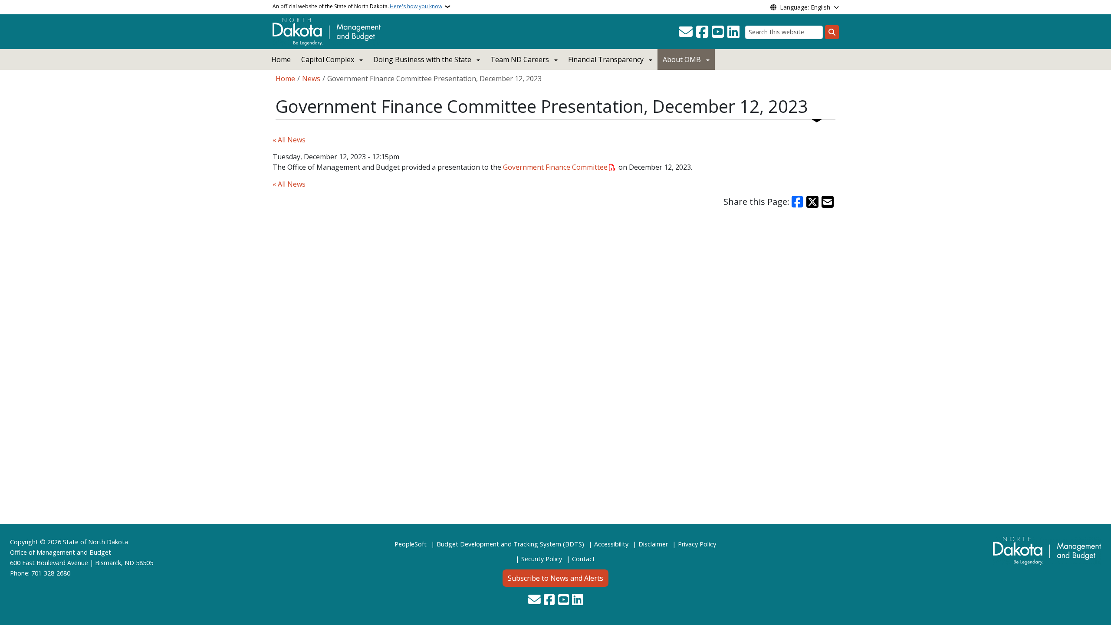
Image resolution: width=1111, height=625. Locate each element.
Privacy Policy (697, 544)
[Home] (327, 31)
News (311, 78)
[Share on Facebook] (798, 202)
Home (281, 59)
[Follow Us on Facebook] (702, 32)
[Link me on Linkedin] (733, 32)
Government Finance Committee (555, 167)
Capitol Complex (327, 59)
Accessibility (611, 544)
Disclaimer (653, 544)
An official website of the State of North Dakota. (357, 6)
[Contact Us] (686, 32)
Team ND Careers (519, 59)
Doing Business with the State (422, 59)
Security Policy (541, 559)
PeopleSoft (410, 544)
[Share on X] (812, 202)
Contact (583, 559)
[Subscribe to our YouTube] (718, 32)
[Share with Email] (828, 202)
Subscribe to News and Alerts (555, 578)
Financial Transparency (606, 59)
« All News (289, 140)
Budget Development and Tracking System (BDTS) (510, 544)
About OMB (682, 59)
